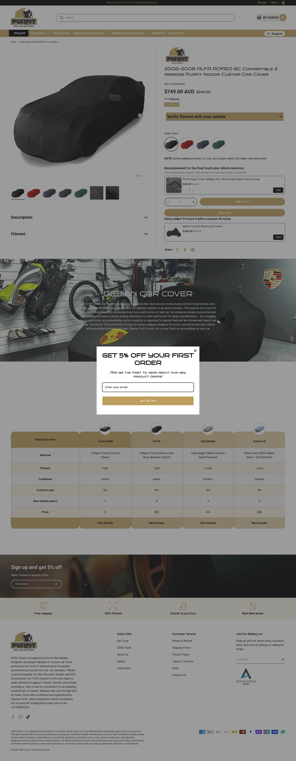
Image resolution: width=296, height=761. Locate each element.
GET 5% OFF (148, 401)
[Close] (195, 351)
